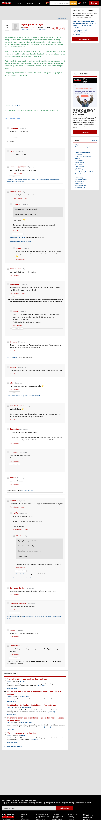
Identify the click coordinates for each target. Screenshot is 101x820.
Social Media (78, 164)
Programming (78, 176)
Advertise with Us (62, 18)
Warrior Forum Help (80, 185)
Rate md (17, 395)
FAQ (22, 816)
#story (19, 118)
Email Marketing (79, 160)
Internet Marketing (26, 722)
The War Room (40, 818)
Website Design (79, 178)
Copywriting (78, 168)
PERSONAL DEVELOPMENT (30, 29)
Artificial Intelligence (80, 151)
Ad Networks (78, 154)
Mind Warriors (78, 174)
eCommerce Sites (80, 170)
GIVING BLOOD (16, 106)
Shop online (24, 395)
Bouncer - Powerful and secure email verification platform (85, 111)
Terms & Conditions (73, 818)
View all (94, 140)
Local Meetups (79, 183)
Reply (9, 701)
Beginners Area (24, 696)
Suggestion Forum (80, 187)
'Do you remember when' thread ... (21, 733)
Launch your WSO (85, 39)
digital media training (13, 616)
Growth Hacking (79, 162)
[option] (85, 106)
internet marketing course (43, 616)
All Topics (77, 145)
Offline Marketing (79, 166)
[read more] (41, 685)
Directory (70, 816)
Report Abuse (24, 818)
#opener (12, 118)
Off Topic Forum (79, 181)
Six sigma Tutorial (34, 395)
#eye (7, 118)
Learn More (85, 132)
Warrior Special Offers (42, 816)
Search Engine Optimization (83, 152)
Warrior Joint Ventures (81, 179)
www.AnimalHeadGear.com (17, 237)
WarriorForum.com (80, 32)
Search (73, 3)
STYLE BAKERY (12, 357)
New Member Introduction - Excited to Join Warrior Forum (31, 705)
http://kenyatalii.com (27, 490)
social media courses (27, 616)
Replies (10, 688)
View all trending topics (13, 746)
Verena (76, 27)
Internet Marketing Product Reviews (85, 172)
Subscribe (43, 29)
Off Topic (22, 681)
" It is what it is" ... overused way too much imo (27, 679)
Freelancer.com (87, 817)
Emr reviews (11, 395)
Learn (40, 3)
